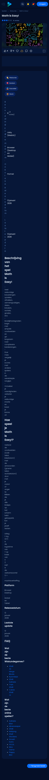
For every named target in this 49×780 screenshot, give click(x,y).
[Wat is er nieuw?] (28, 4)
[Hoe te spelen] (31, 51)
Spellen (4, 11)
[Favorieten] (33, 4)
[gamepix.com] (9, 4)
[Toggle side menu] (3, 4)
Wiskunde (13, 11)
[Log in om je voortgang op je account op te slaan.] (22, 51)
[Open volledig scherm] (44, 51)
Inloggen (42, 4)
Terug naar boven (38, 766)
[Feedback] (26, 51)
